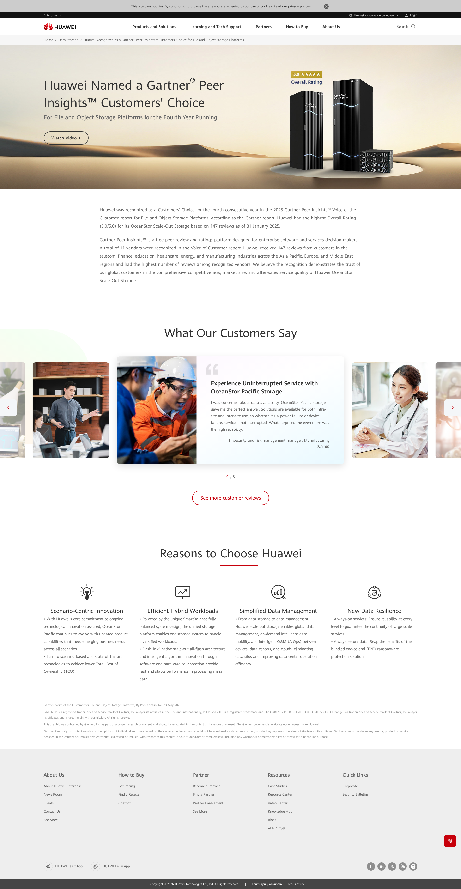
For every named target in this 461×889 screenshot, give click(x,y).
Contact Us (52, 811)
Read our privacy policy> (292, 6)
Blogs (272, 820)
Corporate (350, 786)
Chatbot (124, 803)
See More (51, 820)
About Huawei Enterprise (63, 786)
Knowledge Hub (280, 811)
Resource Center (280, 794)
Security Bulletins (355, 794)
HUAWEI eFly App (116, 866)
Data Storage (68, 40)
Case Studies (277, 786)
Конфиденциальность (267, 884)
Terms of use (296, 884)
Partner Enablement (208, 803)
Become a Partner (206, 786)
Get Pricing (126, 786)
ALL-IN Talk (276, 828)
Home (48, 40)
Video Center (277, 803)
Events (49, 803)
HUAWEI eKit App (69, 866)
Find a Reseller (129, 794)
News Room (53, 794)
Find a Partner (203, 794)
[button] (8, 407)
